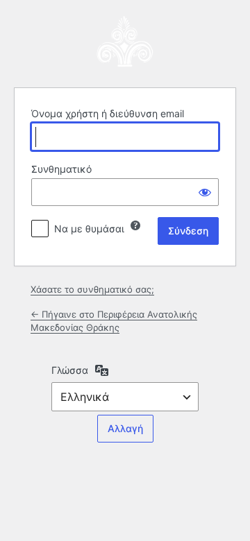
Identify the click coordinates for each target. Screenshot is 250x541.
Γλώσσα (69, 370)
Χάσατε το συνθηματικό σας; (92, 289)
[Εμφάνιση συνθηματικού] (205, 192)
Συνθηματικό (61, 169)
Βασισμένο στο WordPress (125, 41)
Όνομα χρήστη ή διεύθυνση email (107, 113)
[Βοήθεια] (135, 225)
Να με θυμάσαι (89, 228)
